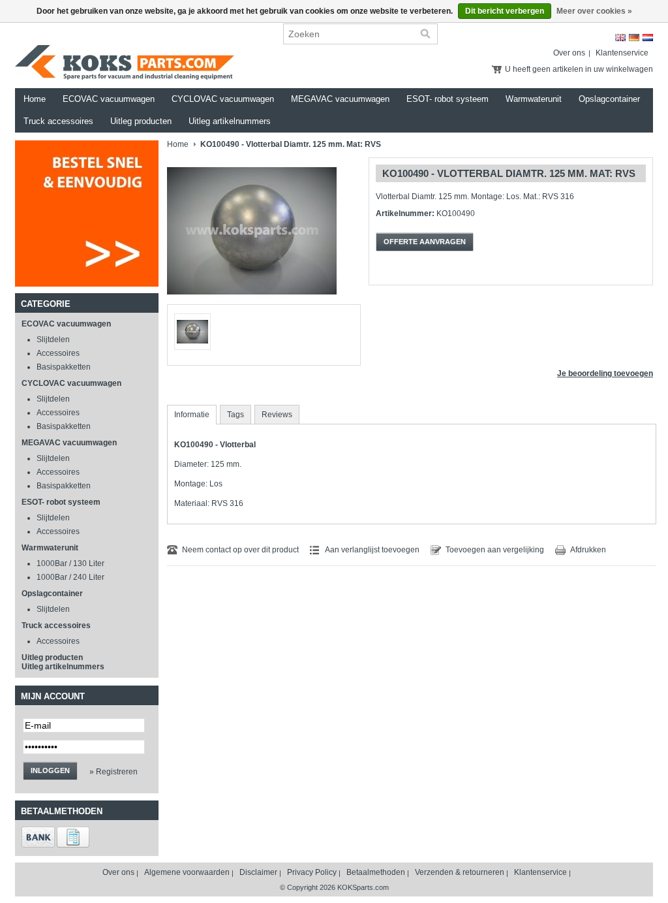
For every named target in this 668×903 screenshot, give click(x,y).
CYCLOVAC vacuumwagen (223, 99)
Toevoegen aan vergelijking (495, 549)
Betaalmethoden (375, 872)
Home (34, 99)
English (620, 37)
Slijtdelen (53, 339)
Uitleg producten (141, 121)
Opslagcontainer (609, 99)
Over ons (569, 52)
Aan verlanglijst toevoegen (372, 549)
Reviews (277, 414)
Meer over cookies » (594, 11)
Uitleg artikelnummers (230, 121)
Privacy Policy (312, 872)
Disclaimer (258, 872)
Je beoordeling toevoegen (605, 373)
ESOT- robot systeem (447, 99)
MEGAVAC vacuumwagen (340, 99)
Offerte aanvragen (425, 242)
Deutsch (634, 37)
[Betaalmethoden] (38, 844)
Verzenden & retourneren (459, 872)
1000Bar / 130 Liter (70, 563)
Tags (235, 414)
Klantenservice (622, 52)
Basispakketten (64, 367)
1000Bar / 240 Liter (70, 577)
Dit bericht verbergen (504, 11)
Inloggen (50, 770)
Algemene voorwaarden (187, 872)
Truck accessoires (58, 121)
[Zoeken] (425, 34)
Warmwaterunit (534, 99)
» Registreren (113, 771)
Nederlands (648, 37)
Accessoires (58, 353)
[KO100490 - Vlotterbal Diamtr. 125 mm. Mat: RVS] (252, 301)
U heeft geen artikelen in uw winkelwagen (579, 69)
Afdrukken (588, 549)
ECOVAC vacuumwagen (109, 99)
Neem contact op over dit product (240, 549)
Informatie (191, 414)
